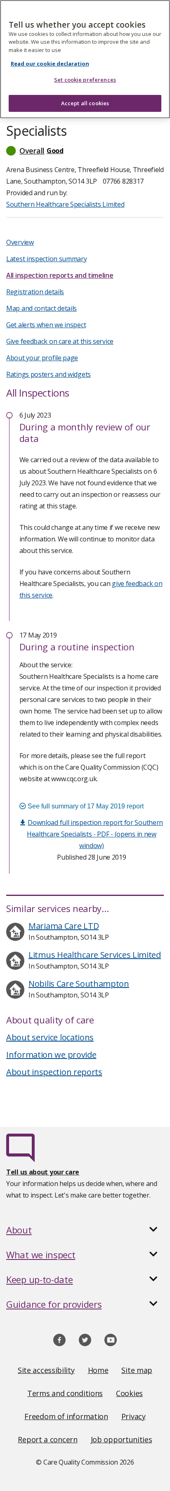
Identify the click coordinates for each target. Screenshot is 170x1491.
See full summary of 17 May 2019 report (85, 806)
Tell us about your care (42, 1172)
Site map (136, 1370)
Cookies (129, 1393)
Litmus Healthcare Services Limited (94, 954)
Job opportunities (121, 1439)
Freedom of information (66, 1416)
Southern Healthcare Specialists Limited (65, 204)
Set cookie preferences (85, 79)
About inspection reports (54, 1071)
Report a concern (47, 1439)
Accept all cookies (85, 103)
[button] (85, 150)
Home (98, 1370)
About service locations (50, 1037)
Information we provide (51, 1054)
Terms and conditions (65, 1393)
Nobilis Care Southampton (78, 983)
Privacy (133, 1416)
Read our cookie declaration (50, 63)
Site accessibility (46, 1370)
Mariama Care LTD (63, 925)
